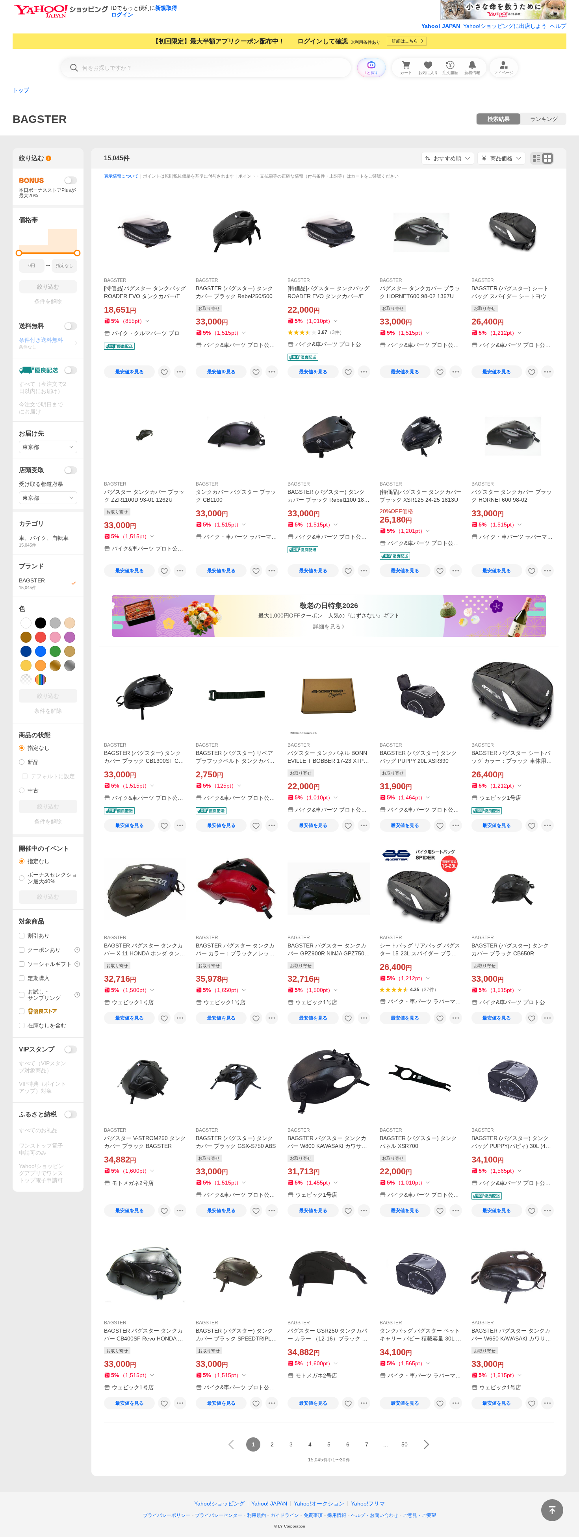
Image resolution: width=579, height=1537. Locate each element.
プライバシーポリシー (166, 1515)
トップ (21, 90)
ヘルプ (558, 26)
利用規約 (256, 1515)
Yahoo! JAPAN (440, 26)
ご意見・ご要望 (419, 1515)
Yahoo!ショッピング (219, 1503)
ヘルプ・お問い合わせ (374, 1515)
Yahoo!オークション (319, 1503)
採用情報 (336, 1515)
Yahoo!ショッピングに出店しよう (505, 26)
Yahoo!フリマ (368, 1503)
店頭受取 (31, 470)
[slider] (19, 253)
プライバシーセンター (218, 1515)
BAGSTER (115, 280)
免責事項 (313, 1515)
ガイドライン (285, 1515)
